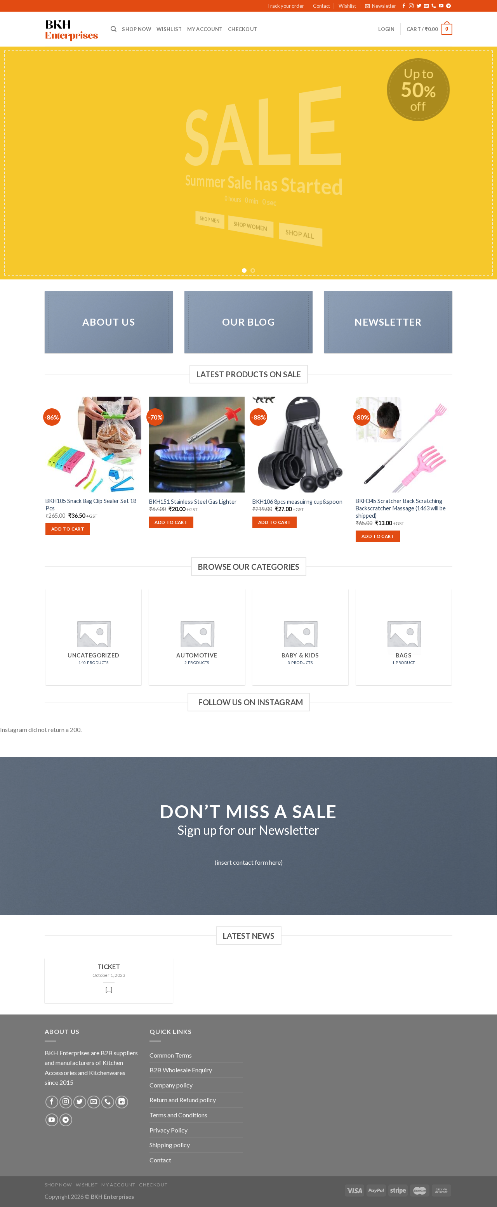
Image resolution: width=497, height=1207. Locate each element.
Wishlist (347, 6)
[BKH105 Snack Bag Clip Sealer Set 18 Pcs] (93, 445)
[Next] (477, 163)
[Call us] (433, 6)
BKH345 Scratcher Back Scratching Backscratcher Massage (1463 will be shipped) (401, 508)
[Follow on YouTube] (441, 6)
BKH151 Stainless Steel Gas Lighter (193, 501)
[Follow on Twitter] (419, 6)
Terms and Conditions (178, 1115)
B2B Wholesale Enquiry (180, 1069)
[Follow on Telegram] (448, 6)
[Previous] (20, 163)
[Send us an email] (426, 6)
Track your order (285, 6)
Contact (321, 6)
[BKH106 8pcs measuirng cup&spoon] (300, 445)
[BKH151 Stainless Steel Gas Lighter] (197, 445)
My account (204, 29)
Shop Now (136, 29)
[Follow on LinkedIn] (121, 1102)
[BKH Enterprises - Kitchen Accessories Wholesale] (72, 29)
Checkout (242, 29)
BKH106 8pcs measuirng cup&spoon (297, 501)
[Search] (113, 29)
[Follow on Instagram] (411, 6)
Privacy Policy (168, 1130)
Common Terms (170, 1055)
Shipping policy (169, 1144)
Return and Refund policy (182, 1099)
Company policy (171, 1085)
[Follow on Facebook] (403, 6)
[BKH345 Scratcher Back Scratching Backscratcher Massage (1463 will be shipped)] (404, 445)
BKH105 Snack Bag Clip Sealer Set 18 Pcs (90, 505)
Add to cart (67, 528)
